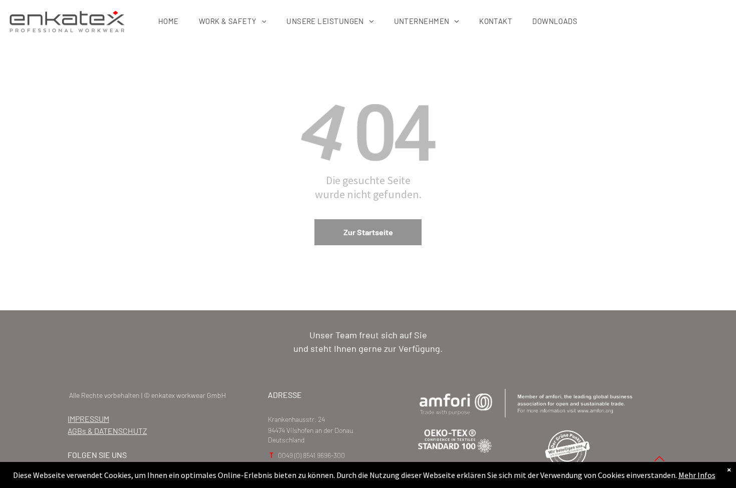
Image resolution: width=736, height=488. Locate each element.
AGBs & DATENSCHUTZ (107, 430)
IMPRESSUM (88, 418)
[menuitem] (168, 21)
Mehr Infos (696, 475)
